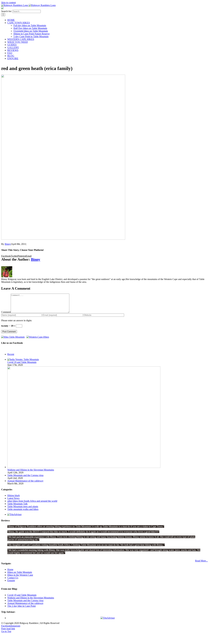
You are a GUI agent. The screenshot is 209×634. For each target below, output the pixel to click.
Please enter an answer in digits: (16, 320)
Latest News (13, 498)
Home (10, 569)
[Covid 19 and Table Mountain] (23, 359)
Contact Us (12, 577)
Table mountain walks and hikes (22, 509)
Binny (8, 244)
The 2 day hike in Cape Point (21, 606)
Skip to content (8, 2)
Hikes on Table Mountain (19, 572)
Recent (10, 354)
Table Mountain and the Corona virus (25, 475)
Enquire (11, 580)
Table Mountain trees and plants (22, 506)
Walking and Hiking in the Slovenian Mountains (30, 469)
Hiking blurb (13, 495)
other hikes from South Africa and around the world (32, 501)
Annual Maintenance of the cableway (25, 480)
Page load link (8, 628)
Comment (6, 312)
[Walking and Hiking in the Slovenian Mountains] (83, 467)
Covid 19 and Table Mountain (21, 362)
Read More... (201, 560)
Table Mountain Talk (17, 503)
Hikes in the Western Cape (20, 575)
